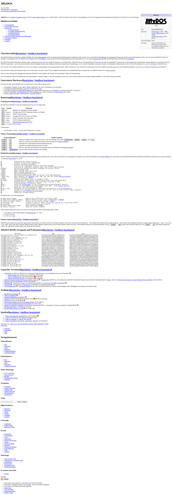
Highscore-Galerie (9, 427)
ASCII (27, 179)
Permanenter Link (9, 465)
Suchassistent (8, 394)
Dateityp (31, 176)
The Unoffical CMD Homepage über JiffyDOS (17, 303)
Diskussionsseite (9, 375)
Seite (5, 344)
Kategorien (4, 325)
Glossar (6, 442)
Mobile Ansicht (8, 492)
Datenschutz (7, 488)
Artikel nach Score (9, 391)
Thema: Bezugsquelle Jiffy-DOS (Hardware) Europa (19, 302)
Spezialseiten (8, 462)
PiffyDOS (7, 283)
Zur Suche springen (20, 11)
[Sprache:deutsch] (34, 276)
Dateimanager (26, 284)
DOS (5, 332)
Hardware (7, 328)
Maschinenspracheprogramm (21, 122)
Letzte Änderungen (9, 388)
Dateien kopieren (63, 141)
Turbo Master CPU (60, 92)
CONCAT (52, 201)
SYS (11, 212)
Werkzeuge (7, 364)
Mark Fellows (155, 31)
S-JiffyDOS (7, 273)
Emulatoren (7, 439)
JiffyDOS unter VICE (10, 307)
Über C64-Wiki (8, 489)
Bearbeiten (21, 53)
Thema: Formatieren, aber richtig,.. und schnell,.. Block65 (21, 321)
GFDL (29, 484)
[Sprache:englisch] (70, 273)
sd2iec (109, 280)
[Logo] (156, 24)
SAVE (147, 67)
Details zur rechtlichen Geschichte (14, 305)
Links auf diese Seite (10, 459)
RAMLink (36, 92)
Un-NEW (29, 181)
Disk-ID (57, 202)
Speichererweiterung (24, 286)
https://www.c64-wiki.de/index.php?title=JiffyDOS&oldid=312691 (29, 324)
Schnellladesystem (20, 17)
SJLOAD (7, 281)
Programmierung (9, 448)
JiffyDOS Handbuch (10, 295)
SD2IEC (56, 90)
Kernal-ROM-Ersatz (157, 29)
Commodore (112, 57)
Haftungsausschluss (9, 491)
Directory (15, 110)
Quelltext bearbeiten (37, 53)
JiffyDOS (7, 299)
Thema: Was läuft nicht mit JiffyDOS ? (16, 316)
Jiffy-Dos (14, 9)
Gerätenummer (26, 184)
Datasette (20, 73)
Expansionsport (97, 59)
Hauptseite (7, 386)
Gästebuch (7, 415)
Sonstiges (7, 452)
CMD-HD (21, 90)
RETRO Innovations (157, 36)
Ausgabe (8, 108)
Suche (3, 398)
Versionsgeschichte (9, 353)
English (6, 474)
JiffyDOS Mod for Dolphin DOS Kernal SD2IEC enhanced (21, 280)
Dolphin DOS (45, 280)
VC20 (19, 87)
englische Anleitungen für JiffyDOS (14, 297)
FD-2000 (13, 90)
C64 (113, 17)
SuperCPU (23, 92)
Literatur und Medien (10, 447)
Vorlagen (6, 417)
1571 (30, 89)
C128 (32, 87)
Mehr (5, 363)
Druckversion (8, 463)
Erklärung (29, 108)
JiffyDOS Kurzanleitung (11, 294)
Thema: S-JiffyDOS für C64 (16, 276)
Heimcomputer (42, 57)
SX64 (28, 87)
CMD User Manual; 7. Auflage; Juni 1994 (17, 319)
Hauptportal (7, 434)
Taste (3, 108)
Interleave (28, 190)
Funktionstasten (31, 212)
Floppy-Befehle (105, 156)
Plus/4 (59, 87)
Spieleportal (7, 424)
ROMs (29, 57)
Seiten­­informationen (10, 467)
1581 (40, 89)
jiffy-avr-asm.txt (110, 70)
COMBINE (61, 199)
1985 (5, 333)
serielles (12, 17)
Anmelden (7, 379)
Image (48, 284)
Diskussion (7, 346)
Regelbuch (7, 410)
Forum (6, 412)
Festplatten (28, 90)
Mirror (24, 317)
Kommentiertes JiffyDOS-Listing (13, 308)
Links (6, 450)
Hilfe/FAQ (7, 409)
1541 (116, 17)
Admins (6, 413)
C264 (5, 437)
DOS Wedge (12, 158)
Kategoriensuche (9, 393)
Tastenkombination (9, 137)
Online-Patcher (12, 275)
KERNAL (43, 59)
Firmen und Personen (10, 440)
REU (55, 283)
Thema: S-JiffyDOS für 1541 (16, 278)
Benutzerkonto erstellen (11, 378)
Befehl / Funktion (57, 137)
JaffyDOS (7, 284)
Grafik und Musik (9, 443)
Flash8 (11, 93)
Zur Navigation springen (8, 11)
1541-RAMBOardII (10, 286)
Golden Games (8, 425)
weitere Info (61, 283)
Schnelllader (130, 59)
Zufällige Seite (8, 390)
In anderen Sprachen (10, 366)
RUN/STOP (13, 149)
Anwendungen (8, 435)
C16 (53, 87)
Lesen (6, 348)
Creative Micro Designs (158, 33)
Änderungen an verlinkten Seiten (13, 460)
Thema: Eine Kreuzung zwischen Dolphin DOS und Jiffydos (135, 280)
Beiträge (6, 376)
